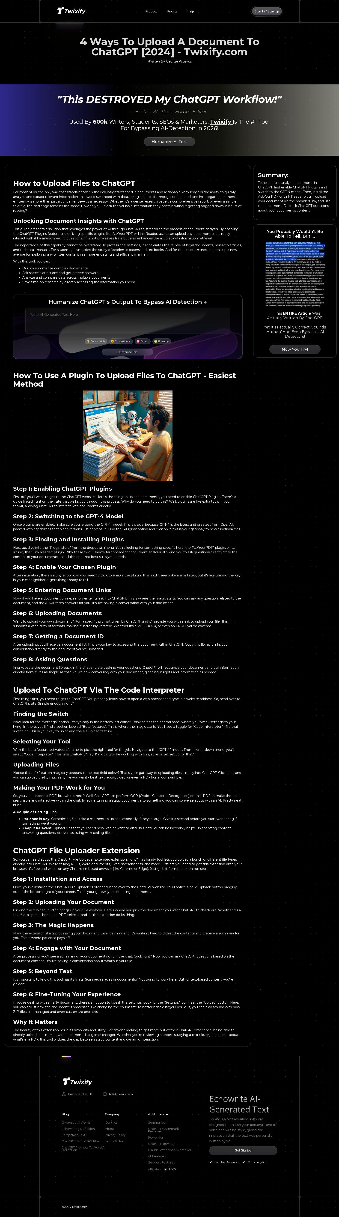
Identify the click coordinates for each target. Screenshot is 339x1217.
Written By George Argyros (169, 61)
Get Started (243, 1150)
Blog (65, 1114)
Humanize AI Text (169, 141)
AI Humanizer (158, 1114)
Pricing (172, 11)
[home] (72, 11)
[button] (151, 11)
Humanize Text (128, 352)
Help (190, 11)
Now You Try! (295, 349)
